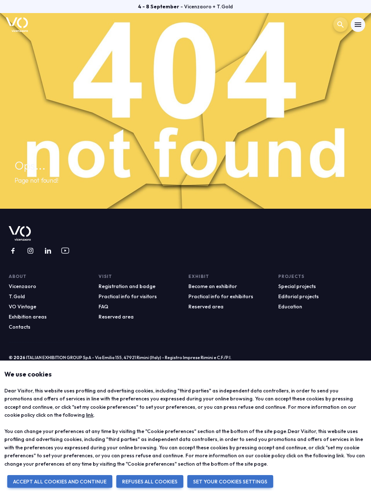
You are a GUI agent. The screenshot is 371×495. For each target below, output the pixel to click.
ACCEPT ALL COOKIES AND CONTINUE (60, 481)
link (89, 415)
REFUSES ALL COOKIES (150, 481)
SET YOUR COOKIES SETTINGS (230, 481)
